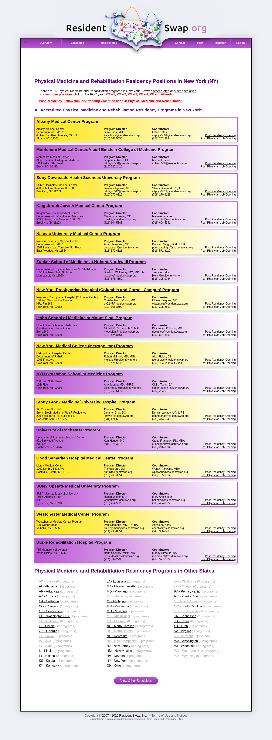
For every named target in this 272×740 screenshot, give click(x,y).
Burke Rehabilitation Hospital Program (73, 542)
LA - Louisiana (116, 581)
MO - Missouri (117, 611)
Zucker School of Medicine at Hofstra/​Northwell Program (91, 261)
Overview (46, 42)
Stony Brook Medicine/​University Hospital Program (85, 402)
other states (161, 91)
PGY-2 (121, 94)
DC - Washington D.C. (54, 616)
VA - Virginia (182, 631)
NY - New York (117, 660)
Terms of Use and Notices (170, 715)
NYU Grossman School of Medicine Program (79, 374)
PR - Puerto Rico (186, 596)
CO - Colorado (49, 606)
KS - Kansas (48, 660)
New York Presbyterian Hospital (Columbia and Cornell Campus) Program (107, 290)
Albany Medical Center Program (67, 121)
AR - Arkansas (49, 591)
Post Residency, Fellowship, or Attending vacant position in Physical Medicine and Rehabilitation (111, 101)
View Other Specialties (136, 680)
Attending (168, 94)
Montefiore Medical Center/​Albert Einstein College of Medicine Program (105, 149)
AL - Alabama (48, 586)
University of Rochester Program (68, 430)
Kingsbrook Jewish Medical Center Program (79, 205)
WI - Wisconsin (184, 646)
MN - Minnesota (118, 606)
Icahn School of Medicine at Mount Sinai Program (84, 318)
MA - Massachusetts (121, 586)
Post (200, 42)
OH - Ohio (114, 665)
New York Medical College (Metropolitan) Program (84, 346)
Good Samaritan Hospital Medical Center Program (84, 458)
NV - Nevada (116, 656)
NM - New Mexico (119, 650)
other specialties (185, 91)
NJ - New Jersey (118, 646)
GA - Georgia (48, 631)
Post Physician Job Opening (218, 138)
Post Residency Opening (220, 135)
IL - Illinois (45, 650)
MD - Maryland (117, 591)
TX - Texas (181, 621)
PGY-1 (110, 94)
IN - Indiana (47, 656)
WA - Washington (186, 641)
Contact (180, 42)
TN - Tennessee (185, 616)
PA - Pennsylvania (187, 591)
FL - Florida (46, 626)
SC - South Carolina (188, 606)
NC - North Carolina (120, 626)
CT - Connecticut (50, 611)
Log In (240, 42)
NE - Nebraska (117, 636)
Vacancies (77, 42)
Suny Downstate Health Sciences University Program (88, 177)
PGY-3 (132, 94)
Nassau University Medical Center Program (78, 233)
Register (220, 42)
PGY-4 (143, 94)
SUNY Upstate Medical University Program (77, 486)
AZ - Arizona (47, 596)
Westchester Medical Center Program (72, 514)
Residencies (109, 42)
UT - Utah (181, 626)
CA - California (49, 601)
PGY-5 (154, 94)
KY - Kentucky (49, 665)
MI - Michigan (116, 601)
